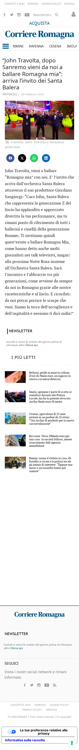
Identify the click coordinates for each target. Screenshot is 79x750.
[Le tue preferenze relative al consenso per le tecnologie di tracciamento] (72, 743)
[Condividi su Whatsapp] (34, 158)
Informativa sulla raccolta (25, 740)
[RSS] (54, 685)
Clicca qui (31, 345)
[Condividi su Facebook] (10, 158)
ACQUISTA (39, 23)
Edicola (51, 709)
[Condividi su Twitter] (22, 158)
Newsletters (42, 15)
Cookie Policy (59, 705)
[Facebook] (4, 15)
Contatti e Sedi (20, 705)
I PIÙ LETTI (23, 357)
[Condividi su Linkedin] (46, 158)
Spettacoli (9, 94)
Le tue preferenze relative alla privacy (43, 731)
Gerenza (40, 705)
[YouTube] (27, 15)
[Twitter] (12, 15)
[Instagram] (19, 15)
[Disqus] (39, 544)
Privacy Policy (32, 709)
